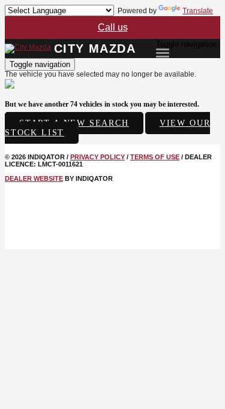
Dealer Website (34, 178)
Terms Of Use (154, 156)
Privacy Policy (97, 156)
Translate (197, 11)
